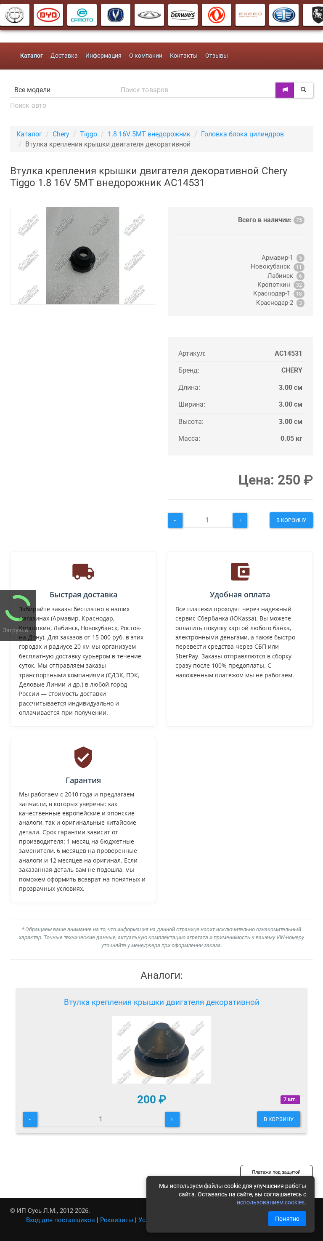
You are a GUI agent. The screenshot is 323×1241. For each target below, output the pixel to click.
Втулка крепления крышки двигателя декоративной (161, 1002)
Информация (103, 55)
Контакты (184, 55)
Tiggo (88, 134)
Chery (61, 134)
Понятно (287, 1218)
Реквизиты (116, 1220)
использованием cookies (270, 1202)
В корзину (291, 520)
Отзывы (216, 55)
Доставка (64, 55)
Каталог (29, 134)
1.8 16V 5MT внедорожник (149, 134)
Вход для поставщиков (60, 1220)
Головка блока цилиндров (242, 134)
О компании (145, 55)
